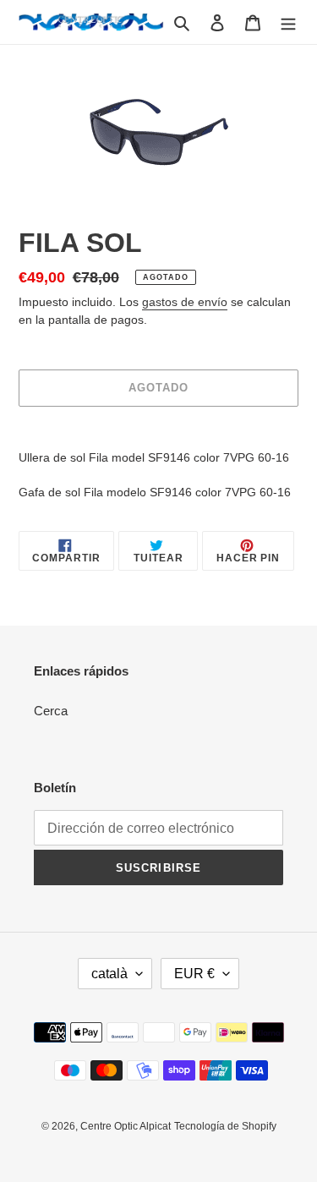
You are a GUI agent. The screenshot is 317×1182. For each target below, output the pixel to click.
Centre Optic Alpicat (125, 1126)
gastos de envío (184, 302)
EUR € (194, 973)
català (109, 973)
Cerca (51, 710)
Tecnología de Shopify (225, 1126)
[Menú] (288, 22)
